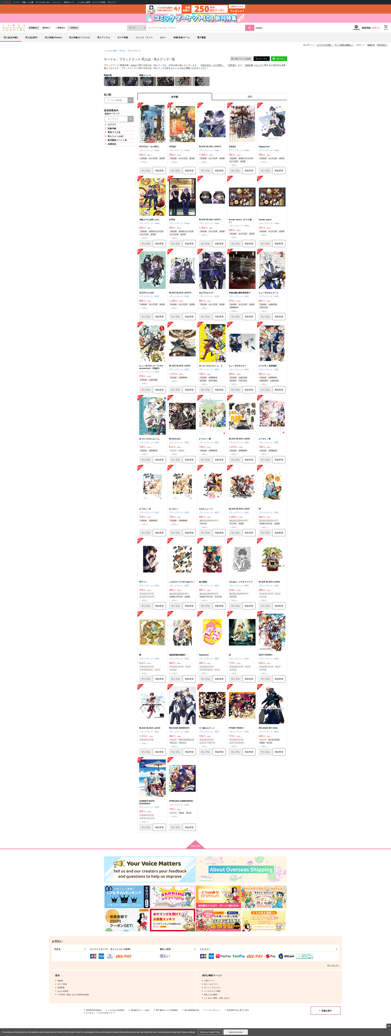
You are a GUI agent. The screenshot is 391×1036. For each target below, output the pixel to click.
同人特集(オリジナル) (79, 37)
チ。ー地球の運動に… (344, 45)
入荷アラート (242, 58)
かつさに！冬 (145, 508)
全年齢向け (34, 27)
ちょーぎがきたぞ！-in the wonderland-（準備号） (151, 367)
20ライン (143, 581)
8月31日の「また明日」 (212, 65)
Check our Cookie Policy (210, 1032)
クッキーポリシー (213, 1010)
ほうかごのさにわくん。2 (210, 365)
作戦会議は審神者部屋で (240, 292)
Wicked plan (175, 438)
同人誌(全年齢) (11, 37)
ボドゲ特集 (122, 37)
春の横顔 (203, 581)
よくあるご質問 (83, 2)
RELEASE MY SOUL (268, 727)
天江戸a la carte (146, 292)
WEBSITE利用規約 (93, 1010)
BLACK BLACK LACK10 (180, 292)
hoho (133, 65)
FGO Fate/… (382, 45)
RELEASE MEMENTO (179, 727)
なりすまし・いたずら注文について (100, 1012)
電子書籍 (201, 37)
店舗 (24, 2)
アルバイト (112, 2)
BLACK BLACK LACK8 (239, 438)
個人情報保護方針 (192, 1010)
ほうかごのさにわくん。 (150, 438)
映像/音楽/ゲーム (182, 37)
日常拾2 (232, 146)
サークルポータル (43, 2)
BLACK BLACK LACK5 (149, 727)
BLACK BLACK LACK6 (269, 581)
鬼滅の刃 (371, 45)
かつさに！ (174, 508)
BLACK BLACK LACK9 (179, 365)
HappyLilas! (264, 146)
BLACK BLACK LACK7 (239, 508)
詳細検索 (259, 27)
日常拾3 (232, 65)
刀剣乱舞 (248, 65)
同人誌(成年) (31, 37)
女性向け (74, 27)
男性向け (61, 27)
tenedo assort (265, 219)
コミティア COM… (324, 45)
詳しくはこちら (333, 965)
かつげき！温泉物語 (268, 365)
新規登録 (366, 27)
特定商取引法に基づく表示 (238, 1010)
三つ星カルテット (207, 727)
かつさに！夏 (205, 438)
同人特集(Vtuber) (53, 37)
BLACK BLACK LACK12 (210, 146)
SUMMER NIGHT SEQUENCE (147, 802)
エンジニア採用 (98, 2)
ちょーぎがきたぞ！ (238, 365)
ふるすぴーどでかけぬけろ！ (182, 581)
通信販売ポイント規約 (140, 1010)
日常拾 (172, 219)
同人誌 (122, 50)
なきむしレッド (206, 508)
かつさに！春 (265, 438)
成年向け (46, 27)
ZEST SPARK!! (265, 654)
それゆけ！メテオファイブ (241, 581)
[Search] (131, 119)
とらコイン (57, 2)
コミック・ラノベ (144, 37)
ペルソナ (258, 65)
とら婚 (30, 2)
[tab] (250, 96)
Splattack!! (204, 654)
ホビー (163, 37)
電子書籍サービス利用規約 (167, 1010)
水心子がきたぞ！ (207, 292)
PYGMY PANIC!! (236, 727)
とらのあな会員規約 (116, 1010)
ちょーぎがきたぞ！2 (268, 292)
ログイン (376, 27)
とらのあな (5, 2)
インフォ (16, 2)
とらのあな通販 (110, 50)
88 (260, 508)
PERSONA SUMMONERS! (181, 800)
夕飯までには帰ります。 (150, 219)
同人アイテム (103, 37)
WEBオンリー (69, 2)
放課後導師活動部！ (178, 654)
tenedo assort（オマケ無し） (240, 220)
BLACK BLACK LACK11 (210, 219)
